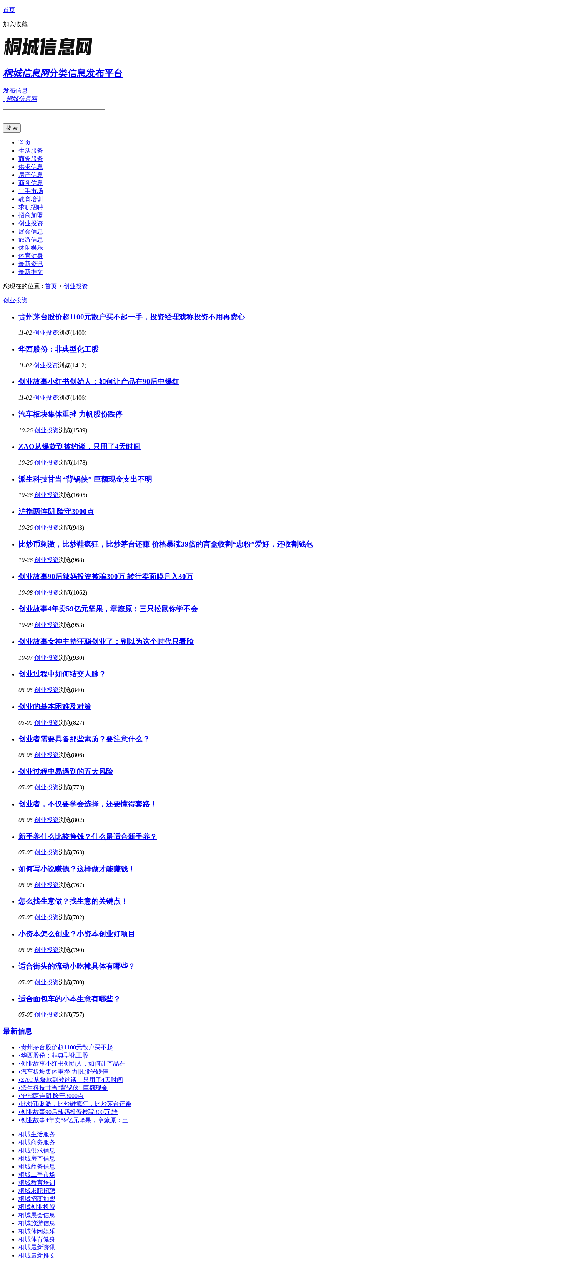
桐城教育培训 (36, 1182)
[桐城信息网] (51, 55)
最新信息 (17, 1031)
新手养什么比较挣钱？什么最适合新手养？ (87, 836)
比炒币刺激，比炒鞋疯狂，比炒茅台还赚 (74, 1104)
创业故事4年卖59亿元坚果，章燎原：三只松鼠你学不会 (108, 609)
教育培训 (30, 199)
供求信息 (30, 166)
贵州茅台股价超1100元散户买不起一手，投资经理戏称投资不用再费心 (131, 317)
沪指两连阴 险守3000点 (56, 511)
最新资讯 (30, 263)
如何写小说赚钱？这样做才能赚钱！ (76, 869)
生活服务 (30, 150)
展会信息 (30, 231)
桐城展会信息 (36, 1215)
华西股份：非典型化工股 (58, 349)
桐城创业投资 (36, 1207)
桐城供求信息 (36, 1150)
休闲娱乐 (30, 247)
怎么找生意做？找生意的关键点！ (73, 901)
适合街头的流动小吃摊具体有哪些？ (76, 966)
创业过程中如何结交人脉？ (62, 674)
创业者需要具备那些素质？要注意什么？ (84, 739)
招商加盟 (30, 215)
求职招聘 (30, 207)
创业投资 (30, 223)
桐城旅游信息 (36, 1223)
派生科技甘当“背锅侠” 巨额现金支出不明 (85, 479)
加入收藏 (15, 24)
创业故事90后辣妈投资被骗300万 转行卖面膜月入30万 (105, 576)
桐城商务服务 (36, 1142)
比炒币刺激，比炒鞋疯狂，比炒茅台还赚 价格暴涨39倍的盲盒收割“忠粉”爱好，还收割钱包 (165, 544)
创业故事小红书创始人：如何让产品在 (71, 1063)
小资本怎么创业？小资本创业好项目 (76, 934)
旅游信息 (30, 239)
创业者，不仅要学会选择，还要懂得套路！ (87, 804)
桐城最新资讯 (36, 1247)
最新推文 (30, 272)
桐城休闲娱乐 (36, 1231)
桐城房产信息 (36, 1158)
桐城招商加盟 (36, 1199)
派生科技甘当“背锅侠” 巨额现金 (63, 1087)
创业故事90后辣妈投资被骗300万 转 (68, 1112)
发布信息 (15, 90)
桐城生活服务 (36, 1134)
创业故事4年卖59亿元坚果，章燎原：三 (73, 1120)
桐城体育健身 (36, 1239)
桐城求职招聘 (36, 1191)
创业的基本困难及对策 (54, 706)
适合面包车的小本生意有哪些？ (69, 999)
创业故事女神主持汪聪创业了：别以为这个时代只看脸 (106, 641)
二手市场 (30, 191)
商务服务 (30, 158)
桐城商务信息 (36, 1166)
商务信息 (30, 183)
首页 (9, 10)
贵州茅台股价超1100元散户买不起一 (68, 1047)
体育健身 (30, 255)
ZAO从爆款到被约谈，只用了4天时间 (79, 446)
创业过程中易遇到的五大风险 (65, 771)
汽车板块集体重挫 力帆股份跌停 (70, 414)
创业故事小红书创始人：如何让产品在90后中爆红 (98, 381)
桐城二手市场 (36, 1174)
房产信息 (30, 175)
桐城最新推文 (36, 1255)
